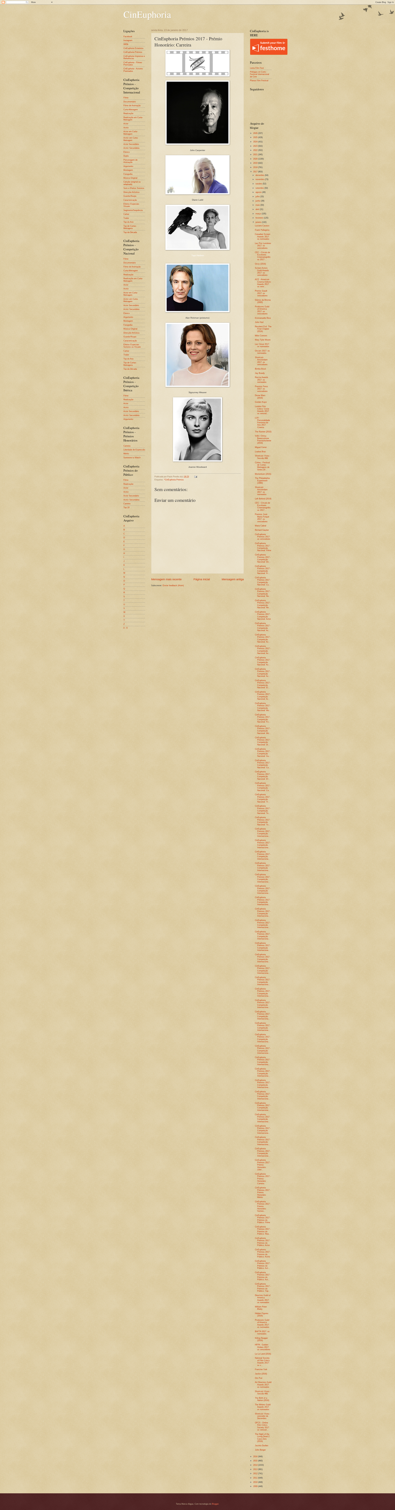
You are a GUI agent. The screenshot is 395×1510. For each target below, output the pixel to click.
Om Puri (258, 1378)
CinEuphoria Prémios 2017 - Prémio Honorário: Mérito (263, 1192)
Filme (125, 98)
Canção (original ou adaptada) (132, 183)
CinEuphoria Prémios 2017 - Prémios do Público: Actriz (263, 1253)
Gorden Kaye (261, 402)
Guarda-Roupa (129, 196)
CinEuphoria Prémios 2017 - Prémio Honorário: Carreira (263, 1179)
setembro (260, 188)
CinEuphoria (147, 14)
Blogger (215, 1504)
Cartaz (126, 214)
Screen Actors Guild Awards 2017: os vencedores (262, 271)
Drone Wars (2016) (260, 396)
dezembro (260, 175)
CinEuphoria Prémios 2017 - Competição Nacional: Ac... (263, 627)
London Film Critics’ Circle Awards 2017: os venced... (262, 410)
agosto (259, 192)
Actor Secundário (131, 144)
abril (258, 209)
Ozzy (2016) (260, 264)
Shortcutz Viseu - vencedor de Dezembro (262, 1416)
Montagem (128, 170)
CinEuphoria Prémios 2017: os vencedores (262, 536)
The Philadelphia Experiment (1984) (262, 480)
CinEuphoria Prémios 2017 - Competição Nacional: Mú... (263, 729)
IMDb (125, 44)
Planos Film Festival (259, 80)
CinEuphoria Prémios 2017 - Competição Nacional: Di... (263, 741)
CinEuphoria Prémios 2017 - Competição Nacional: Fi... (263, 569)
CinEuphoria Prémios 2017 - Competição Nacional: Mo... (263, 707)
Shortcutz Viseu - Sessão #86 (262, 457)
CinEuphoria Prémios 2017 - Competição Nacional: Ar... (263, 695)
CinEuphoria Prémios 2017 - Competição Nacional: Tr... (263, 798)
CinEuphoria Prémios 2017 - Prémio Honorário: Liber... (263, 1165)
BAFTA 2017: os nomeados (262, 1332)
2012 (255, 1473)
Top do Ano (128, 222)
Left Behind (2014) (263, 499)
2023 (255, 146)
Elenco (126, 152)
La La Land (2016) (263, 1354)
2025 (255, 137)
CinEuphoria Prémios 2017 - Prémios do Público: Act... (263, 1264)
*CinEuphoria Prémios (174, 480)
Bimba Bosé (260, 369)
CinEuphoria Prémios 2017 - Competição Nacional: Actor (263, 615)
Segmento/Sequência (133, 210)
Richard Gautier (262, 530)
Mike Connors (261, 335)
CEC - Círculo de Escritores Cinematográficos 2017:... (263, 256)
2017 (255, 171)
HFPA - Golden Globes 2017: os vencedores (262, 1347)
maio (258, 205)
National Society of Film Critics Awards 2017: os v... (262, 1361)
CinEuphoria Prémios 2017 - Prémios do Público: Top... (263, 1287)
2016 (255, 1456)
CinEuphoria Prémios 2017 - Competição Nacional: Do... (263, 558)
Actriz (126, 127)
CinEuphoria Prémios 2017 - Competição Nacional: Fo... (263, 718)
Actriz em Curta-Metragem (130, 139)
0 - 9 (125, 628)
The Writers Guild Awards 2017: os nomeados (262, 1407)
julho (258, 196)
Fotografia (127, 174)
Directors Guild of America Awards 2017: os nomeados (262, 1299)
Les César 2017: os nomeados (262, 345)
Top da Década (130, 232)
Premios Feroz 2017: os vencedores (261, 388)
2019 (255, 163)
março (259, 213)
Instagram (127, 40)
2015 (255, 1461)
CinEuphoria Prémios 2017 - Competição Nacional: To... (263, 809)
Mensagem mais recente (166, 579)
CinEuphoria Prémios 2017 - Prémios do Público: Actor (263, 1241)
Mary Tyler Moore (262, 340)
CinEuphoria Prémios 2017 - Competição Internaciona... (263, 832)
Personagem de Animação (130, 161)
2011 (255, 1478)
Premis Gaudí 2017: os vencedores (261, 293)
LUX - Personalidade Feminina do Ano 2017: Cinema (262, 422)
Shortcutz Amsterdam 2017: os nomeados (261, 491)
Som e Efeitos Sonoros (133, 188)
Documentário (129, 102)
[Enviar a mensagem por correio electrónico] (195, 476)
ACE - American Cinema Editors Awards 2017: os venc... (263, 283)
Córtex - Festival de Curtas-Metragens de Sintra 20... (262, 466)
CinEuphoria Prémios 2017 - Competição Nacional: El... (263, 684)
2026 (255, 133)
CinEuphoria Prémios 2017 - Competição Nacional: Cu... (263, 581)
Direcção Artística (131, 192)
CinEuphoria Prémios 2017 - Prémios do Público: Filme (263, 1219)
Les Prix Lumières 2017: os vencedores (263, 245)
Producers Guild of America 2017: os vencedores (262, 310)
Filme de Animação (132, 105)
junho (258, 201)
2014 (255, 1465)
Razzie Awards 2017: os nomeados (261, 379)
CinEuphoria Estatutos (133, 48)
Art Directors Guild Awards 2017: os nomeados (263, 1384)
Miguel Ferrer (261, 447)
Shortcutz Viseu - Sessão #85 (262, 1392)
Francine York (261, 1369)
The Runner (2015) (263, 432)
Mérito (126, 453)
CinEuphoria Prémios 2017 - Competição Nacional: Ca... (263, 764)
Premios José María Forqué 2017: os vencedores (262, 518)
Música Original (130, 178)
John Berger (260, 1450)
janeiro (259, 222)
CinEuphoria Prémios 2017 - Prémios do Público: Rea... (263, 1230)
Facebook (127, 36)
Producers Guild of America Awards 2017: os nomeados (262, 1323)
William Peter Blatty (261, 1308)
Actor (125, 123)
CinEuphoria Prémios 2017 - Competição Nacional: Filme (263, 547)
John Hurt (259, 322)
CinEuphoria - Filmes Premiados (132, 63)
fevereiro (260, 218)
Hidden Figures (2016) (261, 1314)
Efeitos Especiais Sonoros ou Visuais (132, 345)
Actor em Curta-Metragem (130, 132)
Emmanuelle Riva (263, 318)
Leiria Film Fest (257, 68)
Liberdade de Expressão (134, 450)
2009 (255, 1486)
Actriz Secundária (131, 148)
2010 (255, 1482)
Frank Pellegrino (262, 230)
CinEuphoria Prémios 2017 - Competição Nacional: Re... (263, 592)
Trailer (126, 218)
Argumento (128, 166)
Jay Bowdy (260, 373)
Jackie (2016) (261, 1374)
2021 (255, 154)
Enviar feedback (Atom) (173, 585)
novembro (260, 179)
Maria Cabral (260, 526)
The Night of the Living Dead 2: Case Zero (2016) (262, 1437)
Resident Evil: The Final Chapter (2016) (263, 328)
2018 (255, 167)
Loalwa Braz (260, 451)
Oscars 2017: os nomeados (262, 352)
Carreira (126, 446)
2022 (255, 150)
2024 (255, 142)
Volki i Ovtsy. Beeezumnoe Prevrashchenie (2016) (263, 439)
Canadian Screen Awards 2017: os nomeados (262, 236)
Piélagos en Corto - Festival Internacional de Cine (259, 74)
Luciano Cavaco (262, 226)
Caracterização (130, 200)
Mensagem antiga (233, 579)
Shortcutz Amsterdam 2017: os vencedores (261, 361)
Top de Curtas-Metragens (130, 227)
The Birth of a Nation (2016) (262, 1399)
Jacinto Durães (261, 1445)
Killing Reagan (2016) (261, 1339)
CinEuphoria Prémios (132, 52)
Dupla (126, 156)
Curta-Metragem (130, 109)
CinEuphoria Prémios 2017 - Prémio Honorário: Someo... (263, 1206)
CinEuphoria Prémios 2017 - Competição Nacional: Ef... (263, 775)
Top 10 (126, 507)
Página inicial (201, 579)
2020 (255, 159)
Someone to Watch (132, 457)
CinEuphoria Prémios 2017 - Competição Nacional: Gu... (263, 752)
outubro (259, 184)
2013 (255, 1469)
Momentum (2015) (263, 474)
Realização (128, 113)
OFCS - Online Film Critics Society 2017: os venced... (262, 1426)
